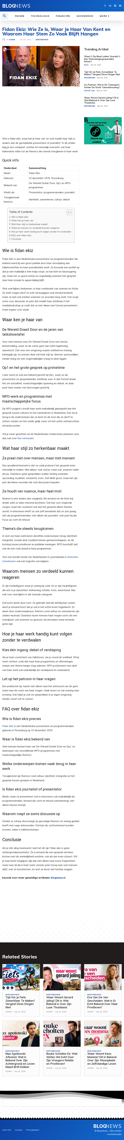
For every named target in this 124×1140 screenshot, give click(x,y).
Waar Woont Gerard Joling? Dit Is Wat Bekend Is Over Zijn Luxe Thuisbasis (101, 100)
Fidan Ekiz (7, 726)
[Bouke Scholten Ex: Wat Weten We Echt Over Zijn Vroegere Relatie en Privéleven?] (61, 1034)
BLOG (86, 65)
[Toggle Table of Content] (67, 212)
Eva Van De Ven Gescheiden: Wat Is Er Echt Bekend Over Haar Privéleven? (102, 1002)
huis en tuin (89, 91)
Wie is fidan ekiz (19, 216)
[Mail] (110, 5)
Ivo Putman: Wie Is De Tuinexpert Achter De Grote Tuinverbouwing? (102, 86)
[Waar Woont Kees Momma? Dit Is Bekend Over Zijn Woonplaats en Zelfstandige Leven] (102, 1034)
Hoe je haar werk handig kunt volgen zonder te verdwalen (41, 231)
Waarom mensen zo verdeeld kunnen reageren (35, 227)
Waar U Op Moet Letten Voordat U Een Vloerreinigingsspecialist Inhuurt (102, 59)
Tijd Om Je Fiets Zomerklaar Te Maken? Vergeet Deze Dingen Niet (102, 73)
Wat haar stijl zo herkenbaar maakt (29, 224)
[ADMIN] (4, 39)
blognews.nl (58, 877)
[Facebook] (105, 5)
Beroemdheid (42, 39)
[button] (4, 16)
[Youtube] (120, 5)
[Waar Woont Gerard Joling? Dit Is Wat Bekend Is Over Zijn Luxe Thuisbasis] (61, 977)
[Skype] (115, 5)
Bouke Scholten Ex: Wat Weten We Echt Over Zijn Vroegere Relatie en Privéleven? (61, 1058)
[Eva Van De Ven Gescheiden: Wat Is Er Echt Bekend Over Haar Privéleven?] (102, 977)
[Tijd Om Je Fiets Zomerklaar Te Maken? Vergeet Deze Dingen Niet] (21, 977)
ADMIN (12, 39)
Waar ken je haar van (22, 220)
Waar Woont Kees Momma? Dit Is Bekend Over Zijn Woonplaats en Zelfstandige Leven (101, 1058)
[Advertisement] (41, 114)
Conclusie (16, 238)
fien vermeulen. (25, 438)
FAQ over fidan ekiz (21, 235)
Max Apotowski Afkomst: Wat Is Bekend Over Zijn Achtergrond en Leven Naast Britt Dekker (20, 1060)
